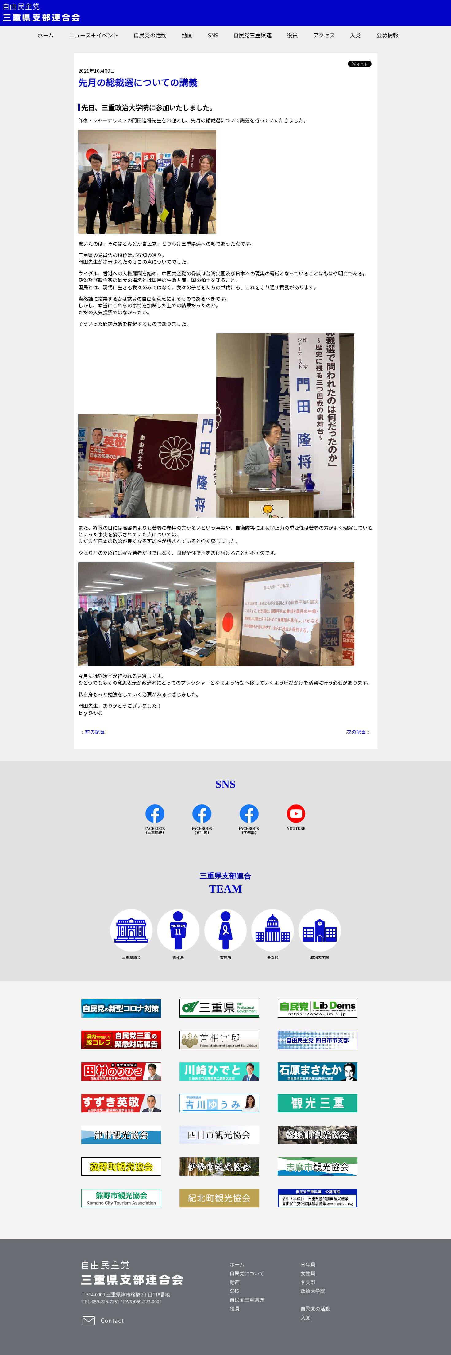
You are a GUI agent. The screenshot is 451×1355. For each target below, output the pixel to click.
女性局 (308, 1273)
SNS (213, 35)
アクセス (324, 35)
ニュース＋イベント (93, 35)
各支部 (308, 1282)
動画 (187, 35)
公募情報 (387, 35)
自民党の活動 (150, 35)
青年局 (308, 1264)
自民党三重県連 (252, 35)
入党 (355, 35)
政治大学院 (313, 1291)
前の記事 (95, 731)
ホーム (45, 35)
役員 (292, 35)
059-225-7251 (105, 1301)
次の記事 (356, 731)
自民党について (247, 1273)
